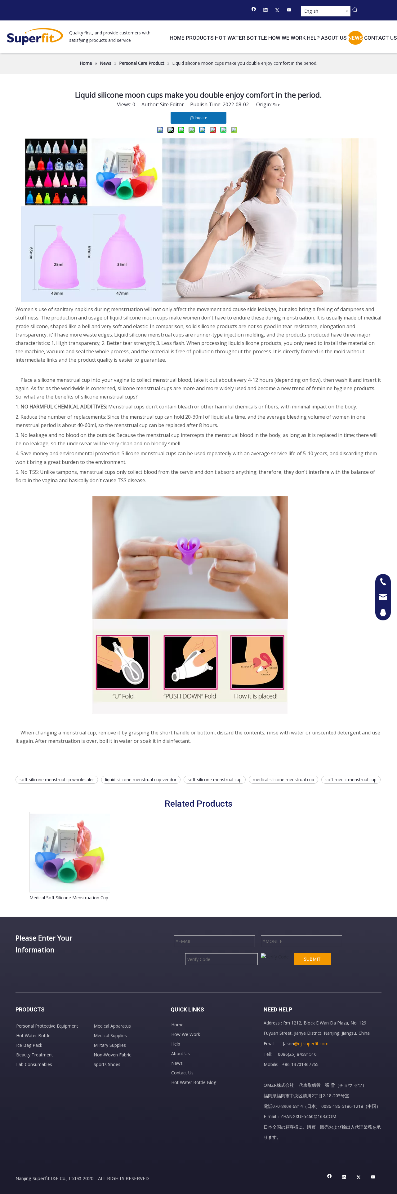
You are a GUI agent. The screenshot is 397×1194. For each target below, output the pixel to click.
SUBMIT (312, 959)
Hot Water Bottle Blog (193, 1082)
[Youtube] (289, 11)
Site (276, 105)
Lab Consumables (34, 1064)
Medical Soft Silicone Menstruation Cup (68, 898)
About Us (180, 1053)
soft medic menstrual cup (351, 779)
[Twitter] (277, 11)
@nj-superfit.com (311, 1043)
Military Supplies (110, 1045)
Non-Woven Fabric (112, 1055)
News (177, 1063)
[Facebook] (254, 11)
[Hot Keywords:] (355, 10)
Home (177, 1025)
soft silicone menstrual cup (215, 779)
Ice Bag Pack (29, 1045)
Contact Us (182, 1073)
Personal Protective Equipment (47, 1026)
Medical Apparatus (112, 1026)
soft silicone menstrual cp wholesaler (57, 779)
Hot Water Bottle (33, 1035)
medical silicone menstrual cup (283, 779)
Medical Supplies (110, 1035)
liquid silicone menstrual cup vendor (140, 779)
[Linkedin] (266, 11)
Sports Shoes (107, 1064)
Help (175, 1044)
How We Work (185, 1034)
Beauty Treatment (34, 1055)
